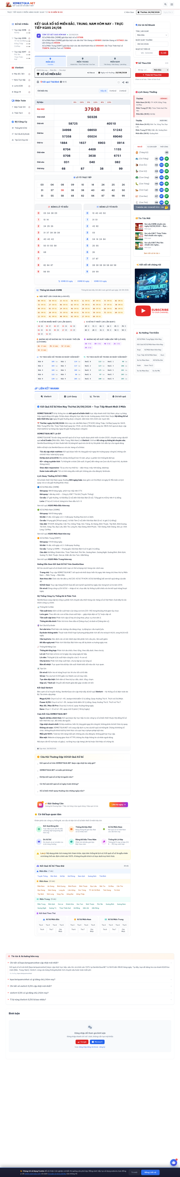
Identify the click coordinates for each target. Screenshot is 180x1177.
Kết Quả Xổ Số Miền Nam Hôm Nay (150, 344)
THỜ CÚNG (164, 147)
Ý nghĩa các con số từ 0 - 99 (150, 207)
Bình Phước (72, 886)
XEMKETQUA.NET (64, 572)
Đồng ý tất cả (150, 1172)
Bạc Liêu (93, 886)
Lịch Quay (72, 396)
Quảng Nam (121, 904)
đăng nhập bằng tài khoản (88, 1047)
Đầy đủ (103, 91)
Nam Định (81, 876)
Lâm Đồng (71, 890)
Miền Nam (41, 886)
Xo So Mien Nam (143, 360)
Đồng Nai (70, 894)
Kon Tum (80, 904)
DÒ (164, 53)
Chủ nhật (62, 70)
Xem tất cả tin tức (151, 253)
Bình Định (51, 904)
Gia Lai (60, 904)
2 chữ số (122, 91)
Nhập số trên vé (143, 49)
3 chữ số (112, 91)
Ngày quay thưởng (144, 40)
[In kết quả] (38, 82)
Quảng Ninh (92, 876)
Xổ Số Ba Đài (158, 360)
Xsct (162, 355)
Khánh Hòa (70, 904)
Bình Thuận (83, 886)
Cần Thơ (120, 886)
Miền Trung (41, 904)
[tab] (50, 61)
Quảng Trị (52, 908)
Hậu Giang (41, 890)
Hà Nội (62, 876)
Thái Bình (102, 876)
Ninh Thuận (90, 904)
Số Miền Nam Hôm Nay (152, 350)
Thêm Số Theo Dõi (153, 75)
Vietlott (47, 396)
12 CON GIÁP (152, 147)
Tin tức (96, 396)
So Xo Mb (156, 371)
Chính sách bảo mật (33, 1173)
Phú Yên (100, 904)
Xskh (139, 365)
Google (83, 1042)
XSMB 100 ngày (100, 281)
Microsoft (99, 1042)
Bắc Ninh (54, 876)
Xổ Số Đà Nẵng (94, 579)
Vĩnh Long (50, 894)
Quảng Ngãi (41, 908)
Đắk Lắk (86, 908)
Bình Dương (61, 886)
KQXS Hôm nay (42, 70)
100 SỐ (139, 147)
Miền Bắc (53, 70)
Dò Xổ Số (63, 588)
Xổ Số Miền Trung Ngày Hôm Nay (149, 339)
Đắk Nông (95, 908)
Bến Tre (102, 886)
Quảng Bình (110, 904)
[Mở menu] (171, 4)
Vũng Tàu (60, 894)
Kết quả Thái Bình (50, 82)
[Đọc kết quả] (127, 82)
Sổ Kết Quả (67, 585)
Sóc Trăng (82, 890)
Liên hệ (87, 742)
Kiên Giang (52, 890)
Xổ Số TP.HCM (82, 579)
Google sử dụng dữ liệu (57, 1173)
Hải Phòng (71, 876)
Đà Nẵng (77, 908)
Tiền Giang (107, 890)
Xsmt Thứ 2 (148, 365)
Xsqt (139, 350)
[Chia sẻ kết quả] (123, 82)
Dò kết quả (120, 396)
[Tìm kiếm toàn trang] (165, 4)
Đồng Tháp (80, 894)
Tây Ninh (40, 894)
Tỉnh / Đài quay (142, 31)
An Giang (51, 886)
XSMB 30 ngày (66, 281)
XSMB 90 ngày (83, 281)
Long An (62, 890)
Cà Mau (111, 886)
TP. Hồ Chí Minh (94, 890)
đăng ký (102, 1047)
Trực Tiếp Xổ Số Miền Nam (147, 355)
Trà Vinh (117, 890)
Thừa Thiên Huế (65, 908)
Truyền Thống (42, 876)
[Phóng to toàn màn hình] (118, 82)
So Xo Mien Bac (143, 371)
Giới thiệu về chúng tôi (105, 742)
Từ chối (134, 1172)
